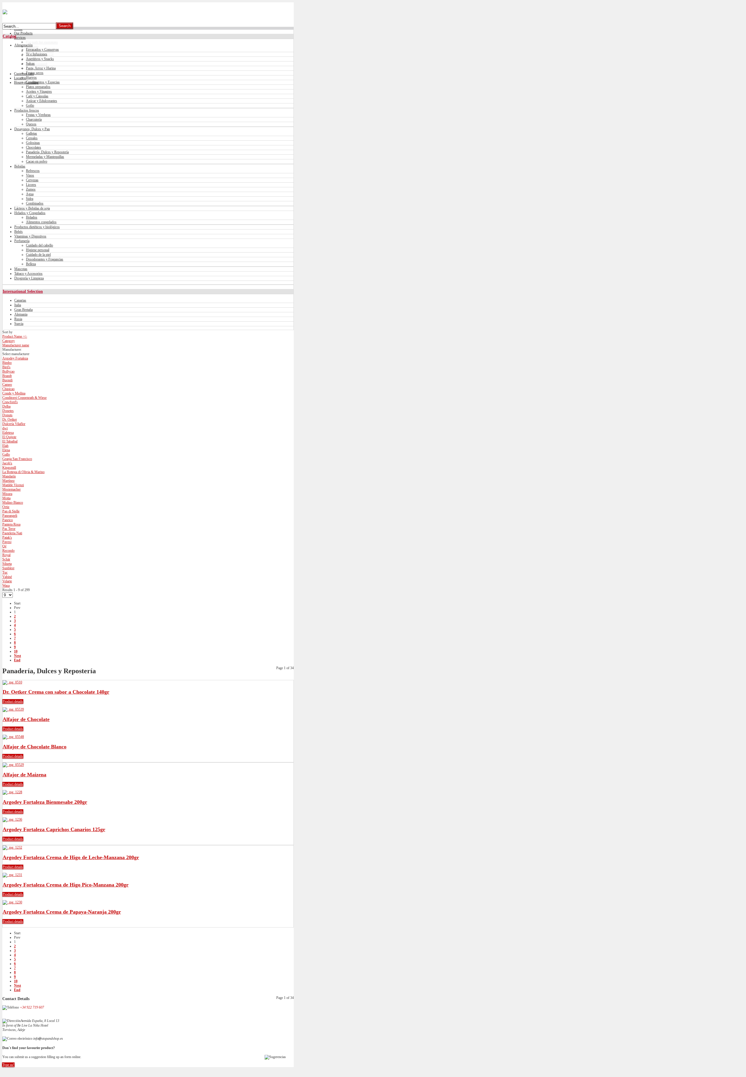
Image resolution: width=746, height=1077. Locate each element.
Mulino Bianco (12, 502)
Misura (7, 494)
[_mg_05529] (13, 765)
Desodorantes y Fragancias (44, 259)
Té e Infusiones (36, 54)
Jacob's (7, 463)
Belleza (31, 264)
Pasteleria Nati (12, 533)
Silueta (7, 564)
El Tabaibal (9, 441)
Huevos (31, 77)
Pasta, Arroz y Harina (41, 68)
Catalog (9, 36)
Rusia (18, 319)
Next (17, 656)
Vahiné (7, 577)
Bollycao (8, 371)
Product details (13, 701)
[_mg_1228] (12, 792)
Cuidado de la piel (38, 255)
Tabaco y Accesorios (28, 274)
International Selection (23, 291)
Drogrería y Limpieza (29, 278)
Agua (30, 194)
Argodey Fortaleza (15, 358)
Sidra (29, 199)
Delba (6, 406)
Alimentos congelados (41, 222)
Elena (6, 450)
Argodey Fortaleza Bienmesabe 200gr (45, 802)
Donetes (8, 411)
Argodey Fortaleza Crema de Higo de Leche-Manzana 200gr (71, 857)
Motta (6, 498)
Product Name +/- (14, 336)
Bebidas (19, 166)
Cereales (32, 138)
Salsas (30, 63)
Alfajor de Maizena (24, 775)
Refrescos (33, 171)
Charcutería (34, 119)
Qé (4, 546)
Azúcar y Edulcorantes (41, 101)
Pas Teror (8, 529)
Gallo (6, 454)
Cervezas (32, 180)
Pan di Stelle (11, 511)
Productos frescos (26, 110)
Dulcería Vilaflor (13, 424)
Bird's (6, 367)
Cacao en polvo (36, 161)
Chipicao (8, 389)
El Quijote (9, 437)
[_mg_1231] (12, 875)
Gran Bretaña (23, 310)
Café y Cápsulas (37, 96)
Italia (17, 305)
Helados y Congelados (29, 213)
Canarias (20, 300)
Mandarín (9, 476)
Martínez (8, 481)
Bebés (18, 232)
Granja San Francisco (17, 459)
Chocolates (33, 147)
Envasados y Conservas (42, 49)
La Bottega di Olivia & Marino (23, 472)
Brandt (7, 376)
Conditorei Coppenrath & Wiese (24, 398)
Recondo (8, 551)
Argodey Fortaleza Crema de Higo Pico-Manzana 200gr (66, 885)
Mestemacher (11, 489)
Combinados (34, 203)
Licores (31, 185)
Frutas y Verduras (38, 115)
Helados (31, 217)
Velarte (7, 581)
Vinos (30, 175)
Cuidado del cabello (39, 245)
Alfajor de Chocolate (26, 719)
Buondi (7, 380)
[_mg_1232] (12, 847)
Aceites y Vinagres (39, 91)
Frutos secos (34, 73)
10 (15, 651)
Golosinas (33, 143)
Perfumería (21, 241)
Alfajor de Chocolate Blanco (34, 747)
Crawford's (10, 402)
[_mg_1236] (12, 819)
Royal (6, 555)
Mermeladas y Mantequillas (45, 157)
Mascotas (20, 269)
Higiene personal (37, 250)
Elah (5, 446)
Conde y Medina (13, 393)
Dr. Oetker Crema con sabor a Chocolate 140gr (56, 692)
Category (8, 341)
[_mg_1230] (12, 902)
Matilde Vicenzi (13, 485)
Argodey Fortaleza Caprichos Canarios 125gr (54, 829)
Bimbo (7, 363)
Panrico (7, 520)
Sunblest (8, 568)
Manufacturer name (15, 345)
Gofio (30, 105)
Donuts (7, 415)
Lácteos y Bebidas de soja (32, 208)
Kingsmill (9, 468)
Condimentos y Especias (43, 82)
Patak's (7, 537)
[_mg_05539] (13, 709)
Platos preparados (38, 87)
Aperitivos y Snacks (40, 59)
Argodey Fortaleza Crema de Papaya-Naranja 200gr (62, 912)
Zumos (31, 189)
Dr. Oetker (9, 419)
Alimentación (23, 45)
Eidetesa (8, 433)
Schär (6, 559)
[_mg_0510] (12, 682)
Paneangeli (9, 516)
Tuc (5, 572)
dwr (5, 428)
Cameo (7, 384)
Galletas (31, 133)
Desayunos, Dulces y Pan (32, 129)
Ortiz (5, 507)
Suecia (18, 324)
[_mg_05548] (13, 737)
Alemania (20, 314)
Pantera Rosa (11, 524)
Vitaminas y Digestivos (30, 236)
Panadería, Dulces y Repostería (47, 152)
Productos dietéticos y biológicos (37, 227)
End (17, 660)
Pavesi (6, 542)
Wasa (6, 586)
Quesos (31, 124)
